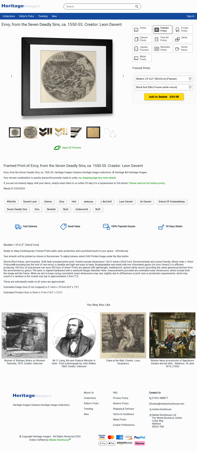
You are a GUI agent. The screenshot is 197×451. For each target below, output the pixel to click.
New (54, 16)
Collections (9, 16)
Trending (43, 16)
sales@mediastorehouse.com (168, 403)
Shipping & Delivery (123, 408)
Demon (48, 201)
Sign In (190, 16)
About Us (89, 392)
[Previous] (11, 76)
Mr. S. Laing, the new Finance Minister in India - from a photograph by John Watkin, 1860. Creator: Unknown (74, 363)
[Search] (137, 6)
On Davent (145, 201)
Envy (61, 201)
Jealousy (88, 201)
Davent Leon (30, 201)
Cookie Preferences (124, 424)
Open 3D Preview (71, 147)
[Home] (21, 9)
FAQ (115, 392)
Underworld (82, 209)
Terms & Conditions (123, 414)
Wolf (97, 209)
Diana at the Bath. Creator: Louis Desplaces (123, 362)
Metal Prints (119, 419)
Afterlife (11, 201)
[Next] (123, 76)
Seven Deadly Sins (17, 209)
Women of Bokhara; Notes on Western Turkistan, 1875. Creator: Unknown (24, 362)
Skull (65, 209)
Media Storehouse (59, 439)
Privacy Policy (120, 398)
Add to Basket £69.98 (164, 97)
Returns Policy (121, 403)
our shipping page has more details (97, 177)
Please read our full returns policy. (147, 183)
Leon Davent (126, 201)
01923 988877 (160, 398)
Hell (74, 201)
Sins (37, 209)
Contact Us (155, 392)
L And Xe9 (106, 201)
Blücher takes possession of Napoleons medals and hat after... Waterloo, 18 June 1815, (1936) (172, 363)
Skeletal (51, 209)
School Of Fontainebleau (172, 201)
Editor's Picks (26, 16)
